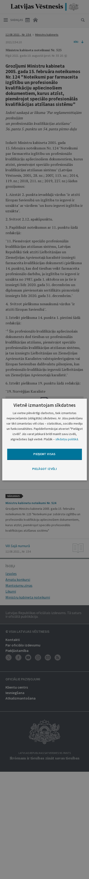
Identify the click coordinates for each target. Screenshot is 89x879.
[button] (44, 469)
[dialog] (44, 440)
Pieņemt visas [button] (44, 454)
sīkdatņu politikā (66, 439)
